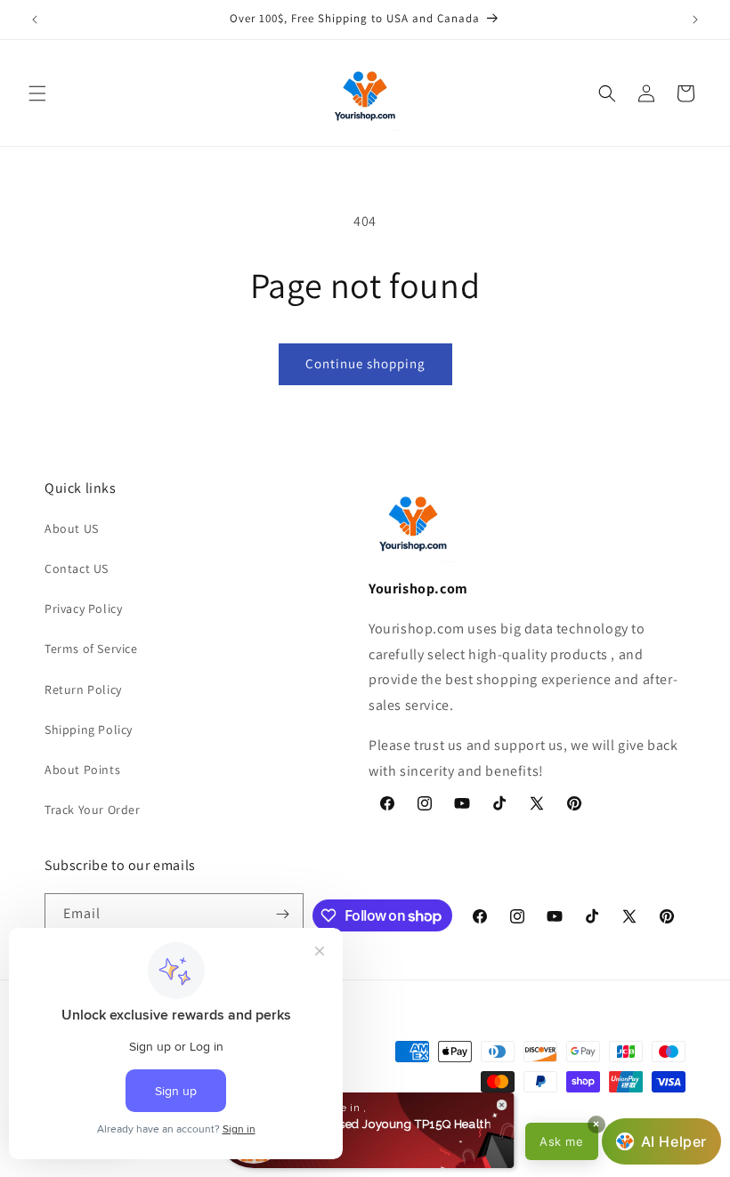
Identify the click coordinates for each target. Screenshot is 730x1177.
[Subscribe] (283, 914)
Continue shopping (365, 363)
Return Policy (83, 689)
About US (72, 528)
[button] (37, 93)
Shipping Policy (89, 730)
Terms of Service (91, 649)
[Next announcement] (695, 19)
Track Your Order (93, 810)
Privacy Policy (83, 609)
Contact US (77, 568)
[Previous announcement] (34, 19)
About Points (82, 770)
